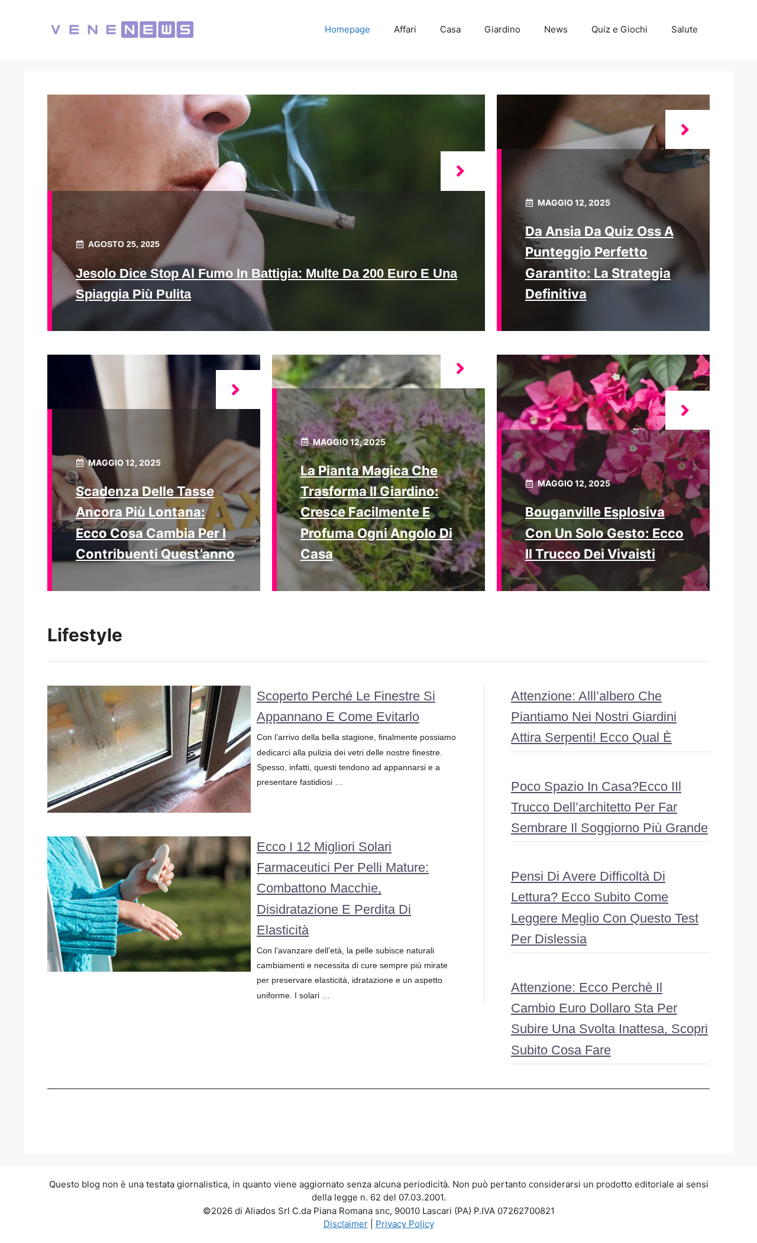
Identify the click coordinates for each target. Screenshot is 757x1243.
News (556, 29)
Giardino (502, 29)
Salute (684, 29)
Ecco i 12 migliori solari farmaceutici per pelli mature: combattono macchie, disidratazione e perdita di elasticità (343, 888)
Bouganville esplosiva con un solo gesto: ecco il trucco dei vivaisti (604, 532)
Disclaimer (345, 1223)
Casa (450, 29)
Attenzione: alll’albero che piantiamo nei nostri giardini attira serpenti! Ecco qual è (594, 717)
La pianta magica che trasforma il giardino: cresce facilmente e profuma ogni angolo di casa (376, 512)
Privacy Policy (405, 1223)
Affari (405, 29)
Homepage (347, 29)
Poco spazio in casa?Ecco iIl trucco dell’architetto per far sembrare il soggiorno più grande (609, 807)
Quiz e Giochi (619, 29)
